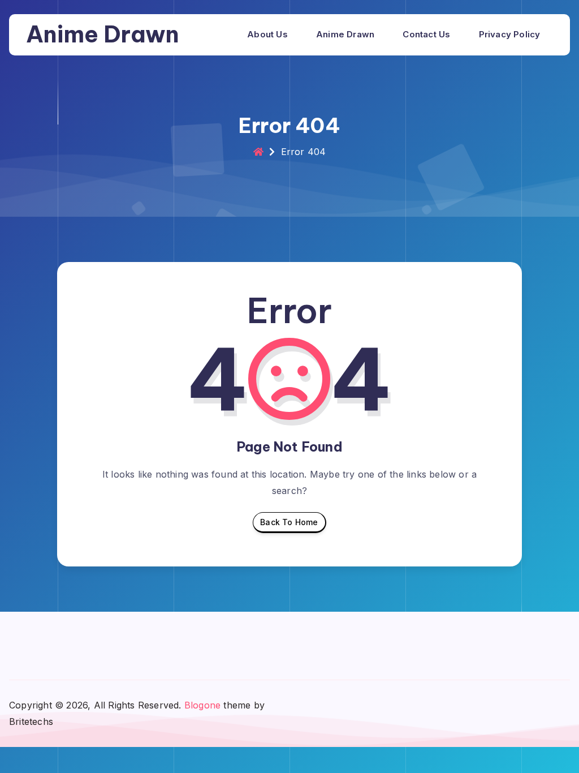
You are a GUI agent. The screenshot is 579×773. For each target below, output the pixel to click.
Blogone (202, 705)
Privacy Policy (510, 34)
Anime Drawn (102, 34)
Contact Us (426, 34)
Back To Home (289, 522)
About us (267, 34)
